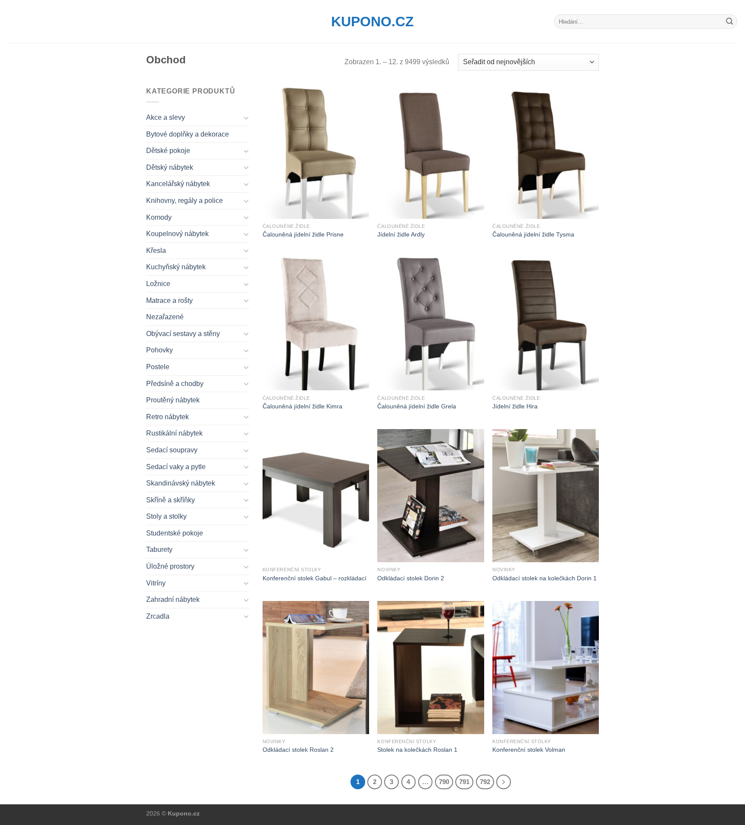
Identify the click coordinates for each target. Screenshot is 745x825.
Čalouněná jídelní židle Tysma (533, 234)
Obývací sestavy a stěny (183, 333)
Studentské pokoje (174, 533)
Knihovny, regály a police (184, 200)
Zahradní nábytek (173, 599)
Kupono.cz (372, 21)
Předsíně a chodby (174, 383)
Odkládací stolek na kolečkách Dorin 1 (544, 578)
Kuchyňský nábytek (176, 267)
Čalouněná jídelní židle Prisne (303, 234)
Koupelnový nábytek (177, 233)
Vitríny (156, 583)
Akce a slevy (165, 117)
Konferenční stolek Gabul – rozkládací (314, 578)
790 (444, 781)
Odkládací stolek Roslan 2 (298, 749)
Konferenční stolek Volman (528, 749)
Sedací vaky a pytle (176, 466)
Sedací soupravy (171, 450)
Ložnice (158, 283)
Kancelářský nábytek (178, 183)
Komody (159, 217)
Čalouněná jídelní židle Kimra (302, 406)
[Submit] (729, 21)
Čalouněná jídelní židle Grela (416, 406)
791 (464, 781)
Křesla (156, 250)
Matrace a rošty (169, 300)
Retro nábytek (167, 416)
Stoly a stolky (166, 516)
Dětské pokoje (168, 150)
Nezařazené (165, 317)
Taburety (159, 549)
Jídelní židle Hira (515, 406)
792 (485, 781)
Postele (157, 366)
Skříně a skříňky (170, 500)
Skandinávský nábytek (180, 483)
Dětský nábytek (169, 167)
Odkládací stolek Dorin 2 (410, 578)
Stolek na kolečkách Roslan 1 (417, 749)
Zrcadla (157, 616)
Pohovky (159, 350)
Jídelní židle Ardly (401, 234)
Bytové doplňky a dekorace (187, 134)
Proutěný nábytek (173, 400)
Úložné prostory (170, 566)
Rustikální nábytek (174, 433)
